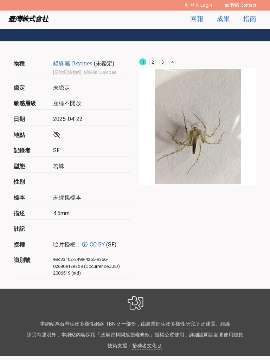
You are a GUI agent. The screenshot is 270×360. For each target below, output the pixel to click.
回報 (197, 19)
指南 (249, 19)
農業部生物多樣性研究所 (173, 324)
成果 (223, 19)
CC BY (96, 244)
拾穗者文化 (144, 346)
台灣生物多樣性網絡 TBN (88, 324)
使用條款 (233, 335)
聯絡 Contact (243, 5)
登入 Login (201, 5)
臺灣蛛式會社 (28, 19)
